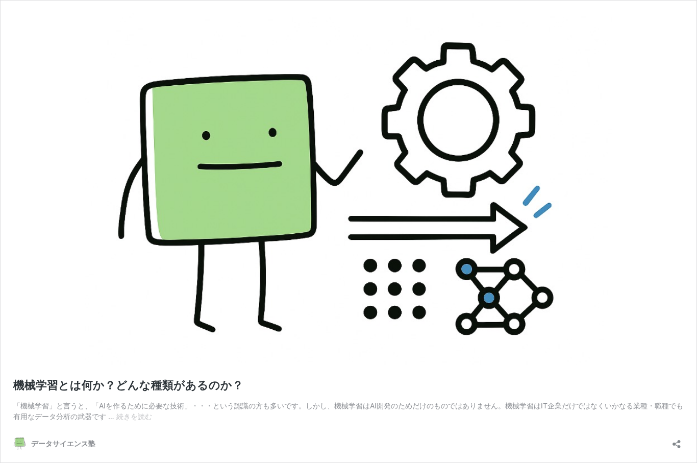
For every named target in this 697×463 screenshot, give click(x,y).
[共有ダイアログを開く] (676, 441)
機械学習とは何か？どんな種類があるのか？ (128, 385)
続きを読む (134, 416)
